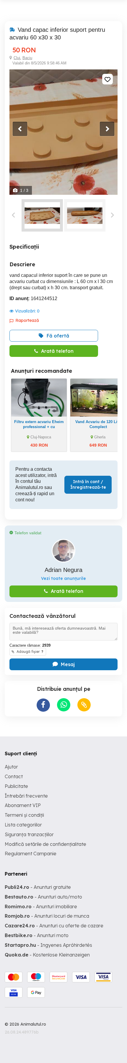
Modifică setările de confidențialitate (45, 844)
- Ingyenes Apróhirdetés (48, 945)
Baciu (27, 58)
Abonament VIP (23, 805)
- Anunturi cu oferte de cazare (54, 926)
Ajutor (11, 767)
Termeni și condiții (24, 815)
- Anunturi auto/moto (43, 897)
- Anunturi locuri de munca (47, 916)
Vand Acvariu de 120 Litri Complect (98, 424)
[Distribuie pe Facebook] (43, 705)
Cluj (17, 58)
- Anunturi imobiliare (41, 906)
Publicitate (16, 786)
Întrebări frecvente (26, 796)
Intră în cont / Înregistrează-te (88, 484)
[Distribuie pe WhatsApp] (63, 704)
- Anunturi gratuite (38, 887)
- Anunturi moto (37, 935)
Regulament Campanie (30, 853)
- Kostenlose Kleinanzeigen (47, 955)
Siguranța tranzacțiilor (29, 834)
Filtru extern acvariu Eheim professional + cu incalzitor (39, 427)
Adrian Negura (63, 570)
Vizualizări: (27, 311)
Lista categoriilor (23, 825)
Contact (14, 776)
